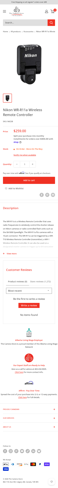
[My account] (46, 11)
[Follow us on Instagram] (11, 451)
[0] (52, 11)
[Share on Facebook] (42, 195)
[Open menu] (4, 11)
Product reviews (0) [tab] (17, 281)
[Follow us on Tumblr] (39, 451)
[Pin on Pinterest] (47, 195)
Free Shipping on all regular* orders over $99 (29, 2)
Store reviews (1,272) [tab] (40, 281)
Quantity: (7, 164)
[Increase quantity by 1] (32, 164)
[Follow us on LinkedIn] (33, 451)
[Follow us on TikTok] (28, 451)
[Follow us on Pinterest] (16, 451)
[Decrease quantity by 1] (17, 164)
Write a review (29, 305)
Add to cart (29, 180)
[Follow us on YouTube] (22, 451)
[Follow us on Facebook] (5, 451)
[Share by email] (53, 195)
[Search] (51, 22)
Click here (19, 372)
